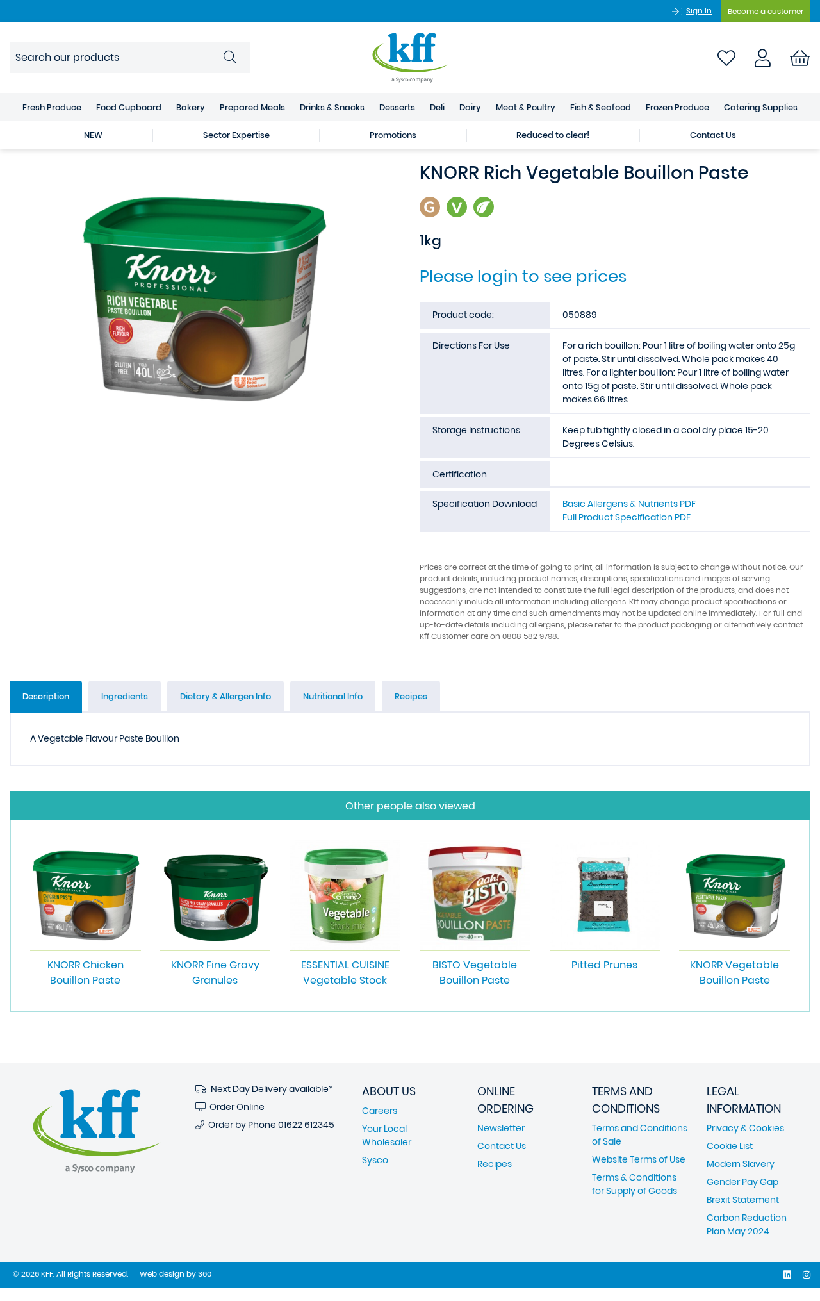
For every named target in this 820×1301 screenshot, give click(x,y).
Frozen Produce (677, 107)
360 (204, 1273)
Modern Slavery (741, 1163)
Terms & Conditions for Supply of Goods (634, 1184)
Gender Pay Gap (742, 1181)
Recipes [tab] (411, 696)
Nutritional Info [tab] (333, 696)
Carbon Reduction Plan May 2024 (747, 1224)
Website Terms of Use (638, 1159)
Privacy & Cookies (745, 1128)
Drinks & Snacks (332, 107)
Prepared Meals (252, 107)
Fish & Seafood (600, 107)
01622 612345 (306, 1124)
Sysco (375, 1160)
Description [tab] (45, 696)
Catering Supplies (761, 107)
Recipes (494, 1163)
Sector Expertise (236, 135)
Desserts (397, 107)
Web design (162, 1273)
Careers (379, 1110)
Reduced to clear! (552, 135)
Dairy (470, 107)
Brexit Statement (743, 1199)
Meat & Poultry (525, 107)
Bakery (190, 107)
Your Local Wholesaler (386, 1135)
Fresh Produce (51, 107)
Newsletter (501, 1128)
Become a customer (766, 11)
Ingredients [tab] (124, 696)
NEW (93, 135)
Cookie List (730, 1145)
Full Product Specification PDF (626, 517)
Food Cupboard (128, 107)
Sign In (699, 10)
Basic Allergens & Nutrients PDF (629, 503)
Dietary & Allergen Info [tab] (225, 696)
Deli (437, 107)
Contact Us (713, 135)
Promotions (393, 135)
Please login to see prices (523, 276)
